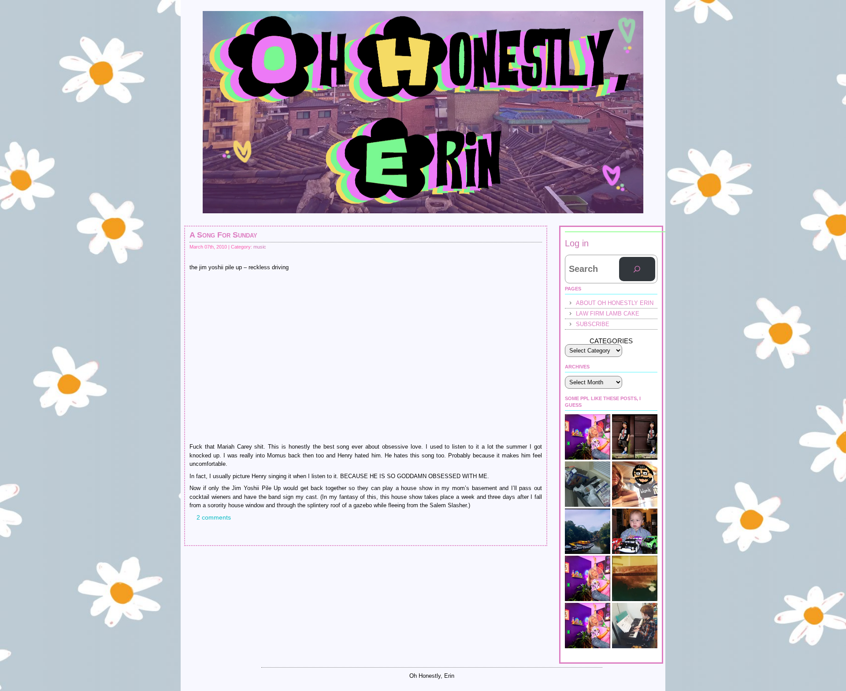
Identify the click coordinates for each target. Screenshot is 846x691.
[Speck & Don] (587, 437)
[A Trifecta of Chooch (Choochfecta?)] (634, 625)
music (259, 246)
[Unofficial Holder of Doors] (587, 578)
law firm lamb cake (607, 313)
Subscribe (592, 324)
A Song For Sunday (223, 234)
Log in (577, 243)
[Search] (637, 269)
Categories (611, 341)
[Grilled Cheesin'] (587, 625)
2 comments (214, 517)
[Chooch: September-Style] (634, 437)
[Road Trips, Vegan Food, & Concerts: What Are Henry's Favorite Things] (634, 484)
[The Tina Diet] (587, 484)
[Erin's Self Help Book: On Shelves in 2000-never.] (634, 578)
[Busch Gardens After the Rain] (587, 531)
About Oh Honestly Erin (614, 303)
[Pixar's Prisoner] (634, 531)
